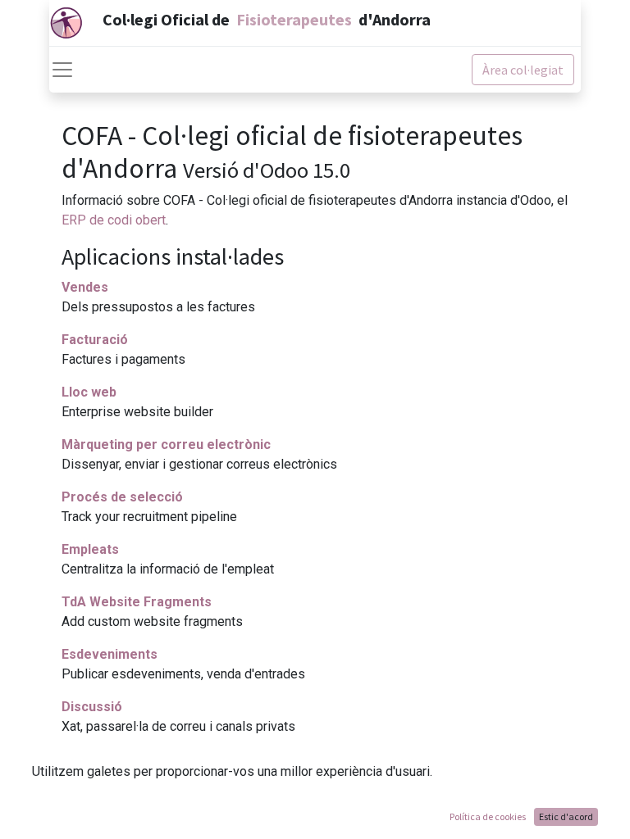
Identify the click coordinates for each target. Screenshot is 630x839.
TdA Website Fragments (137, 602)
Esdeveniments (110, 654)
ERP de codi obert (114, 220)
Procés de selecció (122, 497)
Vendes (85, 287)
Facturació (95, 339)
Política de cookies (488, 816)
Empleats (90, 549)
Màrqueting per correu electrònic (166, 444)
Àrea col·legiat (523, 69)
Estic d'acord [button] (566, 816)
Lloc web (89, 392)
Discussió (92, 706)
